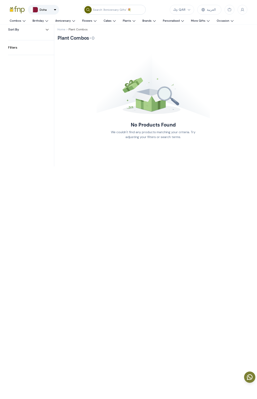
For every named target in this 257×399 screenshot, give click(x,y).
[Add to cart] (229, 10)
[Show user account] (242, 10)
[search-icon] (88, 9)
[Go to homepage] (17, 9)
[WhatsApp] (249, 377)
